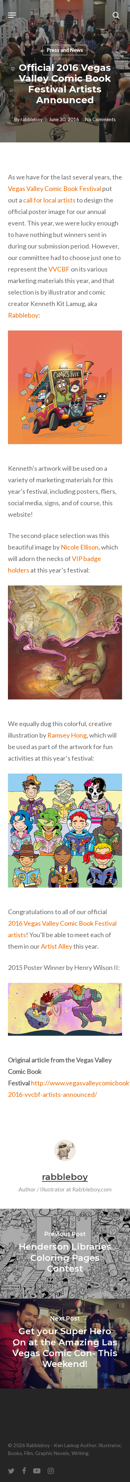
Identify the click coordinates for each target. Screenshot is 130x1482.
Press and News (65, 50)
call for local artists (49, 200)
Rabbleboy (23, 315)
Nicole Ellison (80, 547)
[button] (12, 15)
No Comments (100, 119)
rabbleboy (32, 119)
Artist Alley (56, 946)
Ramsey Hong (67, 735)
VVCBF (59, 269)
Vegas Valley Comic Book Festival (54, 188)
